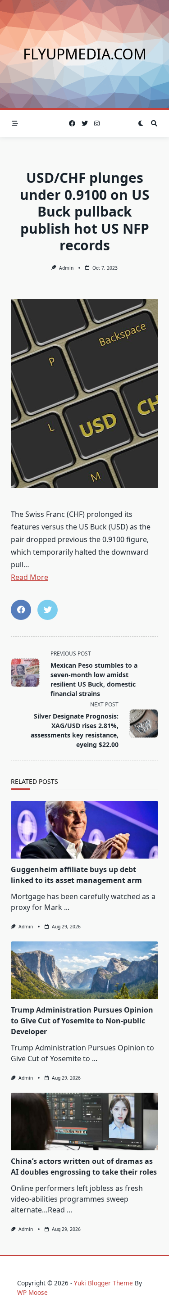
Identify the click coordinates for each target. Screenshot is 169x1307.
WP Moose (32, 1292)
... (66, 907)
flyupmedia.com (84, 53)
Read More (29, 577)
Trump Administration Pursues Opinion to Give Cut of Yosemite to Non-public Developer (82, 1020)
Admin (66, 268)
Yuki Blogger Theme (103, 1283)
